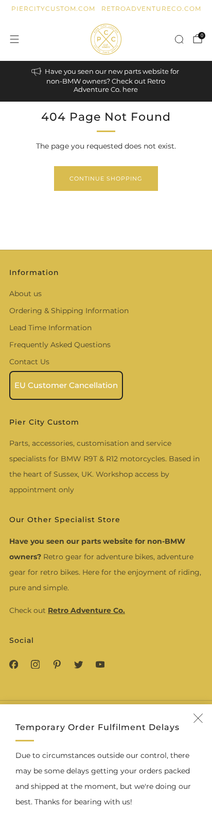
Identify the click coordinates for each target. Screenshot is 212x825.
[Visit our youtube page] (100, 664)
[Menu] (14, 39)
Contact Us (29, 361)
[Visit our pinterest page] (56, 664)
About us (25, 293)
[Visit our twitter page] (78, 664)
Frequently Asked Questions (60, 344)
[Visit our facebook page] (13, 664)
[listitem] (106, 81)
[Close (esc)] (198, 718)
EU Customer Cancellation (66, 385)
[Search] (179, 39)
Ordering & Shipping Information (69, 310)
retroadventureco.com (151, 8)
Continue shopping (106, 178)
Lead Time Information (50, 327)
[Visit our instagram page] (35, 664)
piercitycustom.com (53, 8)
